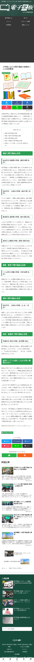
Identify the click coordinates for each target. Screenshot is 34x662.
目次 (14, 129)
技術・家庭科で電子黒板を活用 (13, 140)
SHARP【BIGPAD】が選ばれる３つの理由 (25, 645)
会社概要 (17, 654)
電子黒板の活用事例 (8, 432)
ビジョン (24, 649)
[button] (30, 629)
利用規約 (24, 651)
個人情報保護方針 (9, 651)
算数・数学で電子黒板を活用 (13, 135)
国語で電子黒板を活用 (11, 133)
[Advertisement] (17, 45)
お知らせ (9, 649)
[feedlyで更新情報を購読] (9, 455)
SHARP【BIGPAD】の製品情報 (9, 645)
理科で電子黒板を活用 (11, 138)
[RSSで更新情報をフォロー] (24, 455)
